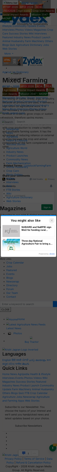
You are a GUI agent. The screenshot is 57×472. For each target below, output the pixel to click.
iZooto (52, 254)
